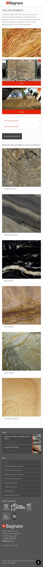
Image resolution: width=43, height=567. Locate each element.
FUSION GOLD (10, 189)
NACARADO (9, 327)
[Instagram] (7, 550)
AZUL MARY (9, 373)
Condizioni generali (10, 487)
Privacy (6, 462)
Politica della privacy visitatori (13, 466)
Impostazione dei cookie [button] (12, 495)
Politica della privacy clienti (13, 470)
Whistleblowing (9, 491)
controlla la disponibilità (12, 136)
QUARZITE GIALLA (11, 418)
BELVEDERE (8, 281)
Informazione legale (10, 483)
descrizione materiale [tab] (11, 121)
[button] (17, 439)
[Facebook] (3, 550)
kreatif (13, 563)
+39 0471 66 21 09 (9, 538)
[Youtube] (15, 550)
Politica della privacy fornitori (13, 474)
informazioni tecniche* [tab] (11, 127)
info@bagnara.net (8, 541)
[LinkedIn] (11, 550)
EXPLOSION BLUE (11, 235)
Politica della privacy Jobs (12, 479)
